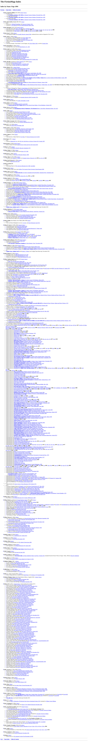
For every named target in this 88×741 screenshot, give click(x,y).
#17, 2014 (29, 307)
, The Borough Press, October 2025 (18, 70)
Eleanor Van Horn (16, 723)
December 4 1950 (26, 113)
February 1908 (21, 154)
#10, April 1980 (19, 463)
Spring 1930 (22, 132)
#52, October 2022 (30, 59)
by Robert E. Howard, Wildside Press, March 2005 (27, 424)
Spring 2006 (22, 468)
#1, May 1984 (23, 390)
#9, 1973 (20, 334)
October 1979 (24, 317)
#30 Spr (13, 370)
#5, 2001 (20, 76)
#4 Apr (34, 401)
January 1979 (26, 302)
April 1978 (20, 300)
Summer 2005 (39, 305)
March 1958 (26, 25)
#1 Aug (22, 726)
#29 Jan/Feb (8, 327)
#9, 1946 (22, 571)
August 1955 (26, 218)
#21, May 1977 (16, 267)
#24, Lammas (40, 387)
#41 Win (50, 327)
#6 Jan (19, 328)
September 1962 (15, 578)
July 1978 (27, 283)
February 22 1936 (23, 117)
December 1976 (32, 489)
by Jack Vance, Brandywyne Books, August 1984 (29, 392)
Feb (24, 29)
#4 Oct (35, 389)
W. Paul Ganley (43, 324)
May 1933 (24, 503)
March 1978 (19, 373)
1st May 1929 (22, 131)
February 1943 (30, 527)
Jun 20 (31, 729)
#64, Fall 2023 (23, 663)
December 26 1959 (23, 736)
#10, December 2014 (28, 586)
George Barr (17, 477)
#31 (18, 370)
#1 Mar (18, 389)
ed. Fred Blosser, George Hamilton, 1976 (32, 350)
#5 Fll (25, 338)
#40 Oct (35, 325)
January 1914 (26, 710)
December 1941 (19, 532)
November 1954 (27, 217)
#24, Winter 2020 (21, 656)
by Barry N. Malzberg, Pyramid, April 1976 (24, 353)
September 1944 (37, 518)
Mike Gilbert (30, 478)
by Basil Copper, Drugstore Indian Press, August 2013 (35, 435)
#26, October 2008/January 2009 (24, 497)
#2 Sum (30, 347)
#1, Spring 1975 (61, 268)
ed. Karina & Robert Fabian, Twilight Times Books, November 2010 (33, 185)
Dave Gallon (17, 479)
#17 (42, 368)
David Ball (59, 694)
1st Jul (32, 506)
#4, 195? (24, 257)
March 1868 (32, 689)
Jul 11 (43, 729)
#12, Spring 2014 (20, 535)
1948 (14, 520)
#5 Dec (43, 726)
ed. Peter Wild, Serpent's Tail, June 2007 (32, 74)
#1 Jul (17, 332)
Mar (37, 29)
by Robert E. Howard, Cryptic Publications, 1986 (26, 397)
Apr (39, 29)
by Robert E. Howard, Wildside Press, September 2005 (34, 427)
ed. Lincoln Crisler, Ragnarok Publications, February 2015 (26, 197)
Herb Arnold (21, 268)
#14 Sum (19, 355)
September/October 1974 (21, 442)
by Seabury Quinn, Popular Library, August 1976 (32, 356)
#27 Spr (77, 368)
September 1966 (18, 41)
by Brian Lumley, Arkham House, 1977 (30, 367)
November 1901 (21, 733)
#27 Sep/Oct (11, 326)
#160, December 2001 (34, 94)
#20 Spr (49, 368)
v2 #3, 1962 (24, 151)
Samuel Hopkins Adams (22, 500)
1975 (20, 344)
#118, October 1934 (18, 709)
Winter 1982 (20, 285)
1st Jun (25, 506)
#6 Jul (47, 389)
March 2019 (23, 645)
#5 (17, 419)
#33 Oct (29, 325)
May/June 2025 (19, 58)
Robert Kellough (25, 479)
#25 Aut (71, 368)
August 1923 (19, 509)
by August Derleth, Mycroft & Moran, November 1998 (30, 413)
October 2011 (21, 189)
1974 (18, 276)
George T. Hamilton (23, 493)
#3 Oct (36, 726)
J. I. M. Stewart (14, 25)
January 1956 (23, 233)
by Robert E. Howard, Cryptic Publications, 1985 (30, 393)
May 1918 (26, 122)
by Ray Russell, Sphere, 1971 (18, 236)
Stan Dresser (32, 268)
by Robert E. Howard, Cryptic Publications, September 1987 (32, 402)
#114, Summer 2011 (20, 65)
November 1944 (21, 519)
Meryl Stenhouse (20, 61)
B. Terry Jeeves (37, 478)
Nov (21, 176)
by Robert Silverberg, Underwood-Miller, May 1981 (31, 384)
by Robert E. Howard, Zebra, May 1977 (26, 371)
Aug (47, 29)
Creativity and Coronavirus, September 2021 (26, 622)
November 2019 (23, 653)
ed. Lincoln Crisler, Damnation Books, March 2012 (27, 196)
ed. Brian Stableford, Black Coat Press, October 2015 (30, 555)
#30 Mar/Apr (13, 327)
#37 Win (33, 327)
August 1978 (34, 322)
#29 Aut (7, 370)
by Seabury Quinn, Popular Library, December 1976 (33, 361)
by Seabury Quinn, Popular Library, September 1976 (32, 357)
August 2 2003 (22, 69)
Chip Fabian (15, 274)
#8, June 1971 (20, 298)
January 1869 (30, 691)
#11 (25, 313)
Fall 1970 (18, 329)
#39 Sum (43, 327)
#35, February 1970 (25, 306)
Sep (26, 29)
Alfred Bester (44, 273)
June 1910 (19, 552)
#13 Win (27, 376)
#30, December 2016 (20, 565)
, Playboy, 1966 (20, 235)
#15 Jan (30, 377)
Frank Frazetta (24, 478)
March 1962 (27, 37)
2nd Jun (28, 506)
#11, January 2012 (37, 202)
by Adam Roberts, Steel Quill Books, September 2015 (23, 89)
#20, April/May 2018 (26, 610)
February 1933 (70, 504)
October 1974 (25, 484)
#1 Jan (19, 401)
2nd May (18, 506)
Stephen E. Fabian (16, 158)
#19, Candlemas (34, 387)
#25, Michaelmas (47, 387)
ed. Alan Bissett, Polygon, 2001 (27, 75)
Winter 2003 (16, 261)
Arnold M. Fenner (39, 268)
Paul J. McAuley (17, 92)
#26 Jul (7, 326)
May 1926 (21, 513)
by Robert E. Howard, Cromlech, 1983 (30, 386)
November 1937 (23, 671)
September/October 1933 (25, 701)
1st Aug (39, 506)
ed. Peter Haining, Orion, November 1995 (25, 243)
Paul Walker (17, 491)
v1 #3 (29, 395)
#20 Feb (66, 325)
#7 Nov (41, 325)
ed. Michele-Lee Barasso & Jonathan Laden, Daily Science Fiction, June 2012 (30, 188)
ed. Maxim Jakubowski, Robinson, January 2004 (27, 82)
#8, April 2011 (20, 183)
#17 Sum (34, 376)
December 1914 (26, 719)
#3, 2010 (16, 62)
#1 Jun (18, 391)
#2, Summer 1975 (23, 451)
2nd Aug (43, 506)
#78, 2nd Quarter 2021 (21, 51)
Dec (29, 29)
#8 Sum (29, 349)
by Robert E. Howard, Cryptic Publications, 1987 (26, 400)
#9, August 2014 (24, 589)
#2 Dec (35, 399)
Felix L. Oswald (18, 28)
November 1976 (35, 487)
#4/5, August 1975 (22, 452)
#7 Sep (36, 338)
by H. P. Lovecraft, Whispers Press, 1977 (25, 365)
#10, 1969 (18, 437)
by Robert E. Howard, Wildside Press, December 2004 (29, 422)
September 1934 (23, 670)
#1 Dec (22, 399)
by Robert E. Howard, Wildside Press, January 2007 (30, 430)
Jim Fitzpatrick (18, 478)
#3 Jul (30, 389)
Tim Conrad (26, 268)
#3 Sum (18, 376)
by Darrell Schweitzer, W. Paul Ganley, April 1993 (33, 409)
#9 (19, 313)
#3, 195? (21, 255)
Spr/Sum (24, 180)
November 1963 (23, 38)
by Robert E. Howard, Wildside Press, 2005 (27, 423)
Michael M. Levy (14, 141)
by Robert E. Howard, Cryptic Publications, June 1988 (28, 406)
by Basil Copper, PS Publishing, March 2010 (26, 280)
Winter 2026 (23, 229)
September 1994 (37, 574)
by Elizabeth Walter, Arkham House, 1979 (32, 379)
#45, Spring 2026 (23, 545)
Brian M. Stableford (75, 555)
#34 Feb (29, 327)
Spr (44, 465)
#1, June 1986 (20, 398)
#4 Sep (20, 453)
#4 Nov (39, 726)
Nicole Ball (65, 694)
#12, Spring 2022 (28, 312)
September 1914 (19, 716)
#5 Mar (41, 389)
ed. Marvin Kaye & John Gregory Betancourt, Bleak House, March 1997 (35, 412)
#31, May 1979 (23, 262)
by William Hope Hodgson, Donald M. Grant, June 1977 (28, 372)
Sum (17, 407)
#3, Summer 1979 (17, 299)
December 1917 (23, 685)
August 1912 (34, 721)
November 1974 (28, 284)
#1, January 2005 (21, 467)
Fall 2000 (19, 54)
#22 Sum (59, 368)
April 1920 (23, 714)
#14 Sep (20, 377)
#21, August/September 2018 (25, 588)
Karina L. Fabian (17, 246)
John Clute (24, 90)
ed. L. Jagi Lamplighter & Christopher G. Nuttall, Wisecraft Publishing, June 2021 (35, 204)
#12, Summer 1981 (55, 478)
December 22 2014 (36, 90)
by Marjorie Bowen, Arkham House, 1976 (30, 351)
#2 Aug (25, 401)
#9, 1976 (18, 358)
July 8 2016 (45, 91)
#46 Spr (7, 328)
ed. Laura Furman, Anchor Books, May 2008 (24, 73)
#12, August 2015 (23, 593)
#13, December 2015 (25, 595)
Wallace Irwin (30, 504)
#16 (38, 368)
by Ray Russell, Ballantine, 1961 (17, 234)
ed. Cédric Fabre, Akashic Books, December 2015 (31, 694)
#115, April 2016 (21, 104)
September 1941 (21, 525)
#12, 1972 (35, 273)
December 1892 (32, 704)
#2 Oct (24, 389)
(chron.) (25, 12)
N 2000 (25, 78)
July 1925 (25, 712)
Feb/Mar (34, 502)
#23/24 (65, 368)
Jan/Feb (28, 466)
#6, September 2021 (21, 57)
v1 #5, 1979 (18, 462)
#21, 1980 (19, 382)
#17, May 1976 (36, 486)
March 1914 (24, 711)
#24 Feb (81, 325)
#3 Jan (31, 401)
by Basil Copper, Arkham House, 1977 (27, 362)
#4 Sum (13, 328)
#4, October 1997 (14, 296)
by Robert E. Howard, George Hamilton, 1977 (29, 363)
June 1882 (29, 28)
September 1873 (21, 148)
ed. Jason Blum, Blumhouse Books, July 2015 (36, 108)
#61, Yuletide (72, 387)
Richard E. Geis (22, 486)
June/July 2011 (24, 195)
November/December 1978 (33, 491)
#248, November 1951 (29, 97)
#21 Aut (53, 368)
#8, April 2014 (23, 618)
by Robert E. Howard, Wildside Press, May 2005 (28, 426)
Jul (45, 29)
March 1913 (30, 723)
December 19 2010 (21, 68)
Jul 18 (46, 729)
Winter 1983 (24, 263)
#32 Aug (18, 327)
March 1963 (33, 43)
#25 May (85, 325)
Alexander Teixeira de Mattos (45, 710)
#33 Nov (23, 327)
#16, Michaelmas (21, 387)
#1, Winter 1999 (21, 414)
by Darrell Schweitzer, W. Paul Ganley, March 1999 (33, 416)
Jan (33, 29)
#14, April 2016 (24, 585)
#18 (44, 368)
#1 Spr (21, 347)
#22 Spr (28, 355)
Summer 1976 (20, 456)
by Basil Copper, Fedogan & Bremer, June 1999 (28, 417)
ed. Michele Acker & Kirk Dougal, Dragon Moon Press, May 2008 (33, 192)
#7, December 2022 (26, 471)
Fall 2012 (28, 480)
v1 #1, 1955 (25, 46)
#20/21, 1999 (17, 83)
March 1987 (19, 293)
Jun (43, 29)
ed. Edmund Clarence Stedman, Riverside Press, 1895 (26, 15)
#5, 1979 (38, 479)
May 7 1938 (20, 116)
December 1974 (35, 265)
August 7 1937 (25, 118)
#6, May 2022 (38, 311)
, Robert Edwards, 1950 (23, 549)
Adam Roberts (25, 88)
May (41, 29)
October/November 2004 (42, 193)
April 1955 (15, 161)
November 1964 (28, 40)
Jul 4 (40, 729)
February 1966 (20, 678)
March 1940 (23, 673)
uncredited (33, 165)
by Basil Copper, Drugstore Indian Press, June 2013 (29, 281)
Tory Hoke (22, 136)
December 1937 (22, 675)
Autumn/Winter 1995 (23, 179)
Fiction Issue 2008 (25, 542)
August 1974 (19, 310)
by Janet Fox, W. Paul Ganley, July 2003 (25, 420)
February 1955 (25, 216)
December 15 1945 (23, 100)
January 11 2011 (20, 187)
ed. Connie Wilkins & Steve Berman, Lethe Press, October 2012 (26, 211)
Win (30, 465)
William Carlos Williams (51, 701)
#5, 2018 (24, 564)
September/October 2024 (19, 53)
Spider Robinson (21, 487)
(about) (21, 12)
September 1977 (24, 282)
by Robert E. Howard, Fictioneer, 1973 (25, 333)
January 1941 (27, 24)
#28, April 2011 (19, 210)
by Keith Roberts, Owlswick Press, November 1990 (27, 408)
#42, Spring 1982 (26, 287)
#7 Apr (40, 401)
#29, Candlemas (57, 387)
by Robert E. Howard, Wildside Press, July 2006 (28, 428)
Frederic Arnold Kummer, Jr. (39, 504)
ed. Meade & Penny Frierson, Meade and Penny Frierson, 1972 (39, 295)
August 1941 (25, 531)
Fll (24, 407)
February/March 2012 (30, 190)
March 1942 (20, 524)
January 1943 (20, 523)
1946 (24, 34)
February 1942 (19, 526)
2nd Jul (35, 506)
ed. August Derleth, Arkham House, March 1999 (27, 415)
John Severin (46, 268)
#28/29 (24, 331)
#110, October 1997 (32, 141)
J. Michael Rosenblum (15, 24)
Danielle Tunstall (18, 480)
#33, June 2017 (23, 567)
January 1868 (32, 688)
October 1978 (40, 288)
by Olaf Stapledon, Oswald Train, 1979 (26, 378)
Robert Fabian (17, 190)
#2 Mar (18, 440)
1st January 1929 (23, 130)
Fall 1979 (21, 277)
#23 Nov (74, 325)
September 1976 (18, 360)
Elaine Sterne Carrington (21, 504)
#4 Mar (27, 391)
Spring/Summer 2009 (31, 169)
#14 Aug (54, 325)
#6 (22, 419)
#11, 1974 (18, 336)
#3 (24, 332)
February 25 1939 (22, 111)
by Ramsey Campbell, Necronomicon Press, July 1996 (29, 411)
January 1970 (26, 481)
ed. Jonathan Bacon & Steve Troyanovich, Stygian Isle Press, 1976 (31, 455)
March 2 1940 (22, 115)
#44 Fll (60, 327)
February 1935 (20, 682)
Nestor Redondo (24, 477)
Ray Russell (18, 231)
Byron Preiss (15, 494)
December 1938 (17, 125)
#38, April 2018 (22, 562)
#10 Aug (47, 325)
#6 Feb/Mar (32, 338)
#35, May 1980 (28, 271)
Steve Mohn (16, 94)
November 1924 (24, 515)
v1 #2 (24, 395)
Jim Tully (57, 504)
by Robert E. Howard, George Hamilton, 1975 (27, 340)
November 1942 (32, 521)
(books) (20, 182)
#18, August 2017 (26, 604)
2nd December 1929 (25, 128)
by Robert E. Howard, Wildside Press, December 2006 (29, 429)
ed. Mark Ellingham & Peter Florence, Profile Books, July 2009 (35, 84)
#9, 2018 (18, 563)
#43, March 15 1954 (22, 559)
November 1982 (20, 385)
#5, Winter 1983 (30, 228)
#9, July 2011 (20, 200)
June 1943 (21, 528)
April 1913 (34, 222)
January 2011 (47, 186)
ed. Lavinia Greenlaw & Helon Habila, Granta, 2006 (45, 77)
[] (3, 12)
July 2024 (25, 50)
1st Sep (46, 506)
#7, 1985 (20, 394)
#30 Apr (20, 325)
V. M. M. (24, 222)
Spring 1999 (21, 80)
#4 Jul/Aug (19, 338)
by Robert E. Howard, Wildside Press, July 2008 (28, 431)
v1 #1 (17, 395)
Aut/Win (28, 180)
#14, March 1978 (19, 375)
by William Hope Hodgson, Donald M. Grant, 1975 (33, 446)
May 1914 (24, 713)
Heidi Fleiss (26, 574)
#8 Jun (43, 401)
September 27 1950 (31, 114)
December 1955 (29, 214)
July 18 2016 (33, 136)
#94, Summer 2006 (21, 71)
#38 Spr (39, 327)
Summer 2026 (22, 226)
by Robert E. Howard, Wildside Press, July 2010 (29, 434)
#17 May (60, 325)
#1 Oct (19, 349)
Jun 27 (37, 729)
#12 (17, 331)
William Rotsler (44, 478)
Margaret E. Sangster (49, 504)
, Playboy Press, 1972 (18, 237)
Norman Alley (45, 43)
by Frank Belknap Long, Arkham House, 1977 (28, 364)
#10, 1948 (16, 570)
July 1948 (23, 165)
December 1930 (19, 539)
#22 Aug (70, 325)
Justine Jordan (34, 91)
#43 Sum (57, 327)
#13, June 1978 (22, 275)
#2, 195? (22, 254)
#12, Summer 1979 (19, 380)
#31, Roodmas (64, 387)
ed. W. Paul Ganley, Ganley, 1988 (26, 405)
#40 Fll (46, 327)
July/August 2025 (27, 144)
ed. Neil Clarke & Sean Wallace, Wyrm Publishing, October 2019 (29, 105)
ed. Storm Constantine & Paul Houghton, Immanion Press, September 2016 (34, 172)
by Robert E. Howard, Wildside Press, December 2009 (32, 433)
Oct (17, 29)
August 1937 (21, 674)
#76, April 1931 (17, 718)
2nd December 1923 (23, 511)
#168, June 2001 (28, 92)
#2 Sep (33, 726)
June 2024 (21, 227)
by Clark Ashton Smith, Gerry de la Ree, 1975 (23, 270)
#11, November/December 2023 (25, 201)
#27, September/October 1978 (42, 492)
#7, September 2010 (20, 64)
